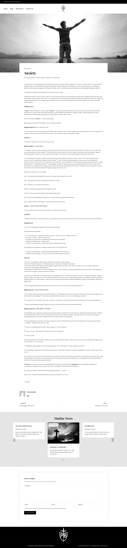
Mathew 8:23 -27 (29, 289)
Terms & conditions (84, 545)
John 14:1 (26, 206)
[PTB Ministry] (63, 9)
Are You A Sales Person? (24, 426)
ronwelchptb (31, 77)
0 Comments (56, 77)
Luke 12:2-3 (75, 364)
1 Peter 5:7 (27, 137)
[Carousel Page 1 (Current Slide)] (62, 460)
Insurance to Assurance (58, 447)
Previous (14, 440)
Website (80, 504)
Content (27, 381)
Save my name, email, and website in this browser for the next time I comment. (46, 508)
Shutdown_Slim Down (101, 405)
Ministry (27, 68)
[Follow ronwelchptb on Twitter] (28, 396)
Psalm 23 (26, 257)
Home (5, 9)
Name (27, 504)
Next (113, 440)
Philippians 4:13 (28, 223)
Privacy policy (95, 545)
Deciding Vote (89, 426)
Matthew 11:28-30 (29, 127)
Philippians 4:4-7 (29, 106)
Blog (11, 9)
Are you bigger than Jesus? (26, 405)
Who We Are (19, 9)
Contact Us (29, 9)
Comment (28, 485)
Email (54, 504)
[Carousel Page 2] (64, 460)
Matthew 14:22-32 (29, 308)
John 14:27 (27, 214)
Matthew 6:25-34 (29, 146)
